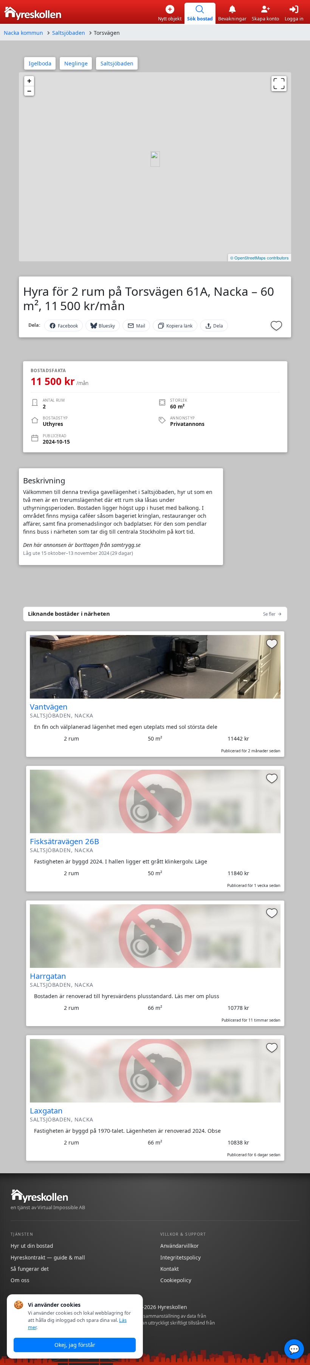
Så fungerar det (30, 1268)
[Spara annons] (276, 325)
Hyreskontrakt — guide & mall (48, 1257)
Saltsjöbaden (68, 32)
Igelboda (40, 63)
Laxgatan (46, 1110)
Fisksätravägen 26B (64, 841)
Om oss (20, 1280)
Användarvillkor (179, 1245)
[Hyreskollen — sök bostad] (33, 13)
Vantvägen (49, 706)
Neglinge (76, 63)
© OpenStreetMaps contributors (259, 258)
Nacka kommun (23, 32)
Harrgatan (48, 976)
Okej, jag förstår (74, 1344)
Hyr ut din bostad (32, 1245)
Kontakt (169, 1268)
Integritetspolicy (180, 1257)
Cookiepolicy (175, 1280)
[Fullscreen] (279, 83)
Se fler (269, 614)
